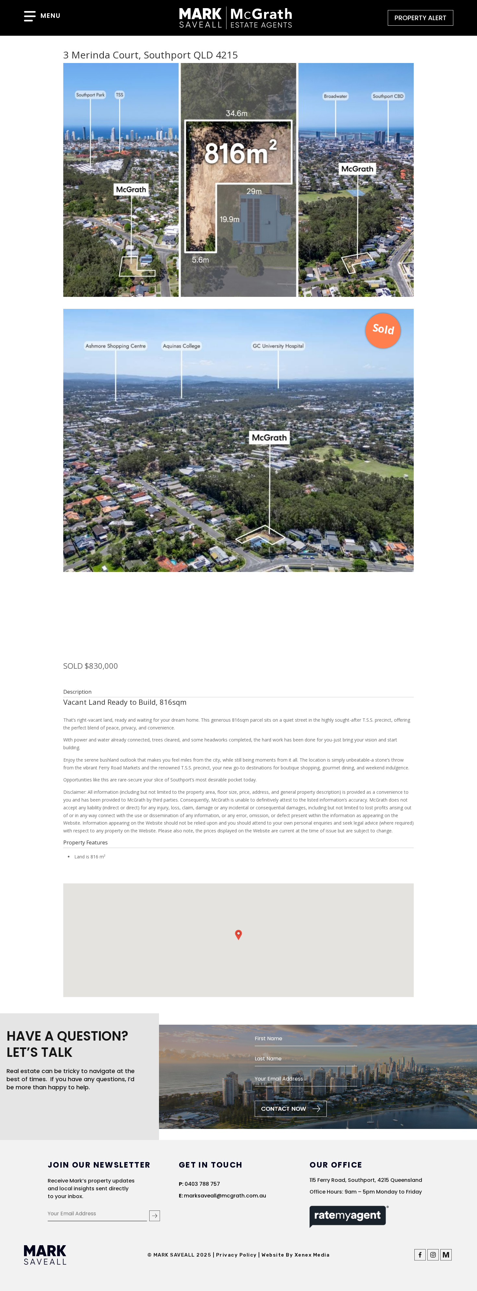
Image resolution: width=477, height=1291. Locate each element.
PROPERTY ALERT (420, 17)
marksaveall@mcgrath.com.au (225, 1195)
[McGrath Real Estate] (446, 1259)
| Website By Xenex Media (294, 1255)
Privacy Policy (237, 1255)
